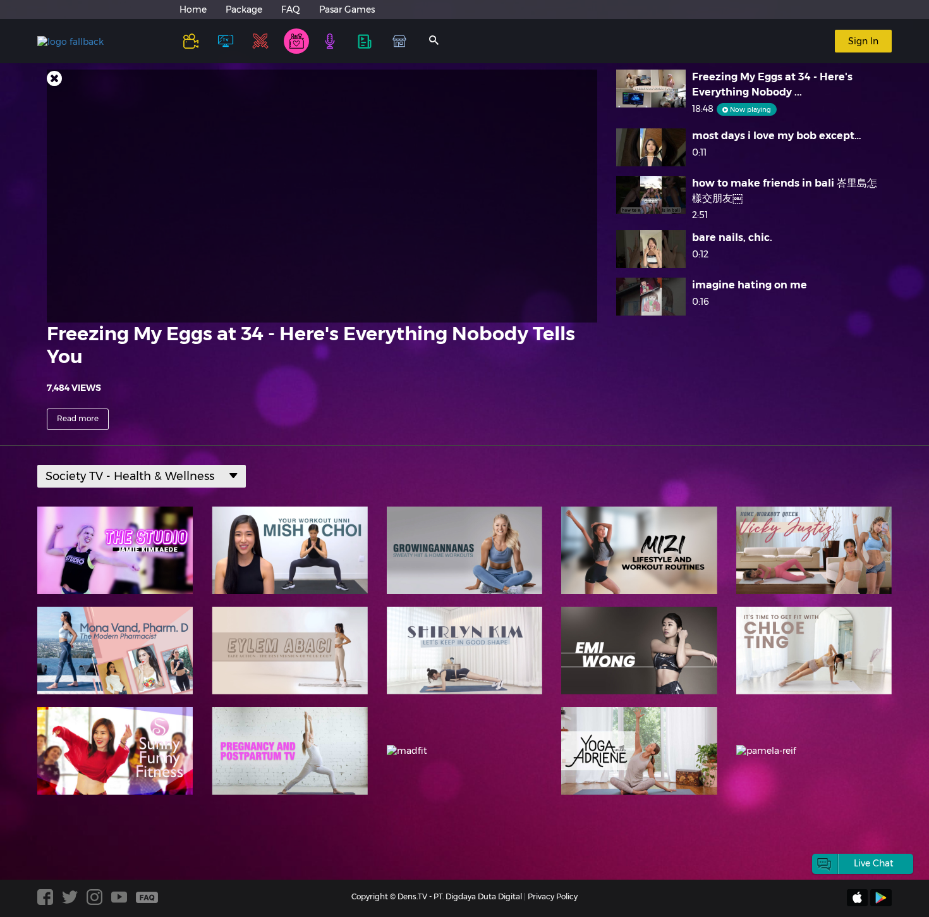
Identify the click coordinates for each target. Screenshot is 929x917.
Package (244, 9)
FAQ (290, 9)
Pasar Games (347, 9)
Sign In (863, 41)
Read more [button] (78, 418)
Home (193, 9)
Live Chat (874, 863)
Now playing (749, 110)
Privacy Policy (553, 896)
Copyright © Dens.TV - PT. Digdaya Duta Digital (436, 896)
